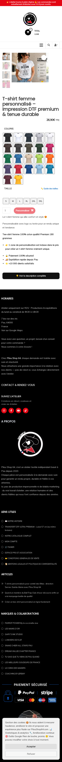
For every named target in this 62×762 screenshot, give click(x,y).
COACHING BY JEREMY (15, 673)
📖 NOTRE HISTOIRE (13, 521)
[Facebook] (11, 410)
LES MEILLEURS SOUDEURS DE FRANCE (22, 662)
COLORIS (9, 128)
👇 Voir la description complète (31, 275)
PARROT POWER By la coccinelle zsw (21, 623)
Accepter (31, 746)
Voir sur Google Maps (12, 330)
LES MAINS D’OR (12, 629)
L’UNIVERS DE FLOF (13, 640)
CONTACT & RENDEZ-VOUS (18, 385)
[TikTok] (25, 410)
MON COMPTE (11, 541)
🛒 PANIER (9, 547)
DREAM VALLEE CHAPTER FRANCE (20, 651)
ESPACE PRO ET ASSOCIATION (18, 553)
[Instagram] (4, 410)
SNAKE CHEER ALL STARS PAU (18, 645)
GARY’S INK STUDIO (14, 634)
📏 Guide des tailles (49, 188)
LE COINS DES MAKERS (15, 668)
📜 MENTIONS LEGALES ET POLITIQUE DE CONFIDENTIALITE (31, 564)
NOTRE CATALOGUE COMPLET (18, 536)
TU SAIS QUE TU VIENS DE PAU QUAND (22, 657)
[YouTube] (18, 410)
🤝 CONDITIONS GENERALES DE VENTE (22, 558)
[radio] (7, 137)
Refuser (31, 753)
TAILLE (8, 188)
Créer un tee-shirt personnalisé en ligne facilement (27, 602)
